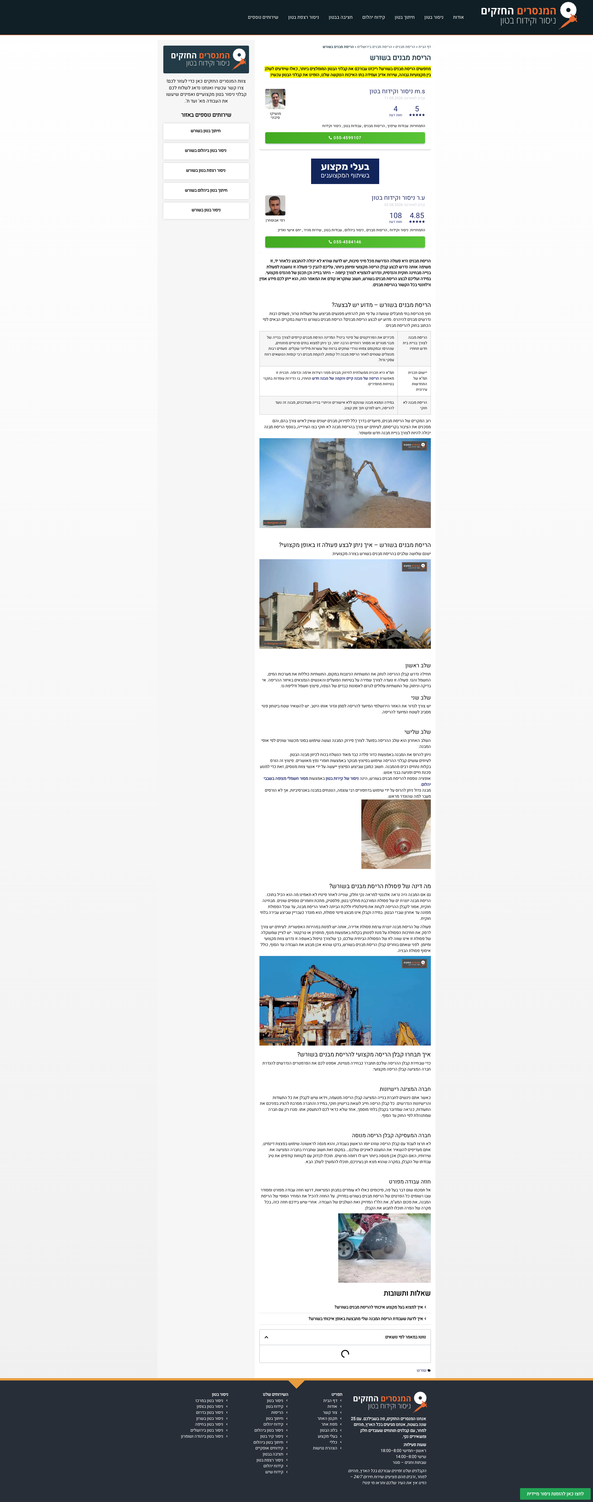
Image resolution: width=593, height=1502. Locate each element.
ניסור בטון (433, 17)
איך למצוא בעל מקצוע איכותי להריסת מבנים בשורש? (378, 1307)
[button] (345, 1307)
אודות (458, 17)
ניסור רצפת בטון (303, 17)
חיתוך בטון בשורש (206, 131)
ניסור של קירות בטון (342, 778)
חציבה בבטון (341, 17)
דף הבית (425, 46)
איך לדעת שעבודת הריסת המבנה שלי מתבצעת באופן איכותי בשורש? (366, 1319)
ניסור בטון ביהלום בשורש (206, 150)
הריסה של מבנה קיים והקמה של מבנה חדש (345, 378)
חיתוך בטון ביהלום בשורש (206, 190)
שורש (421, 1370)
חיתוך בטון (405, 17)
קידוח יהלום (373, 17)
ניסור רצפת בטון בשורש (206, 170)
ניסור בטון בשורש (206, 210)
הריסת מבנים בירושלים (374, 46)
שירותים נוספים (263, 17)
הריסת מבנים (405, 46)
